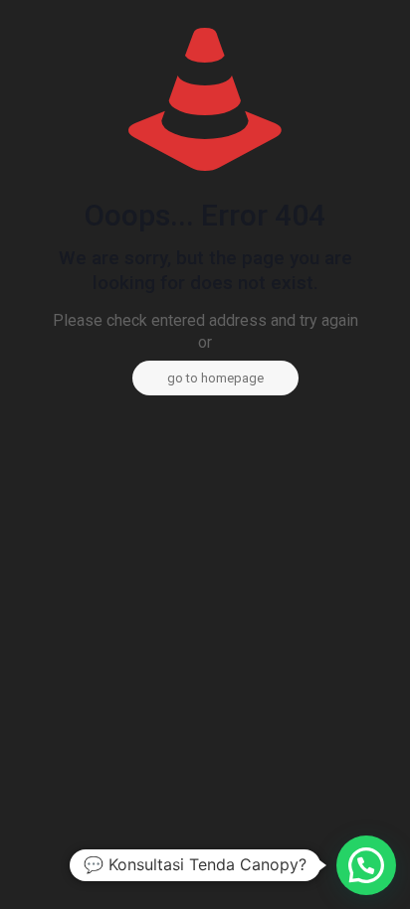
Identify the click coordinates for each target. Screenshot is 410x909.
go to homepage (215, 378)
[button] (366, 865)
